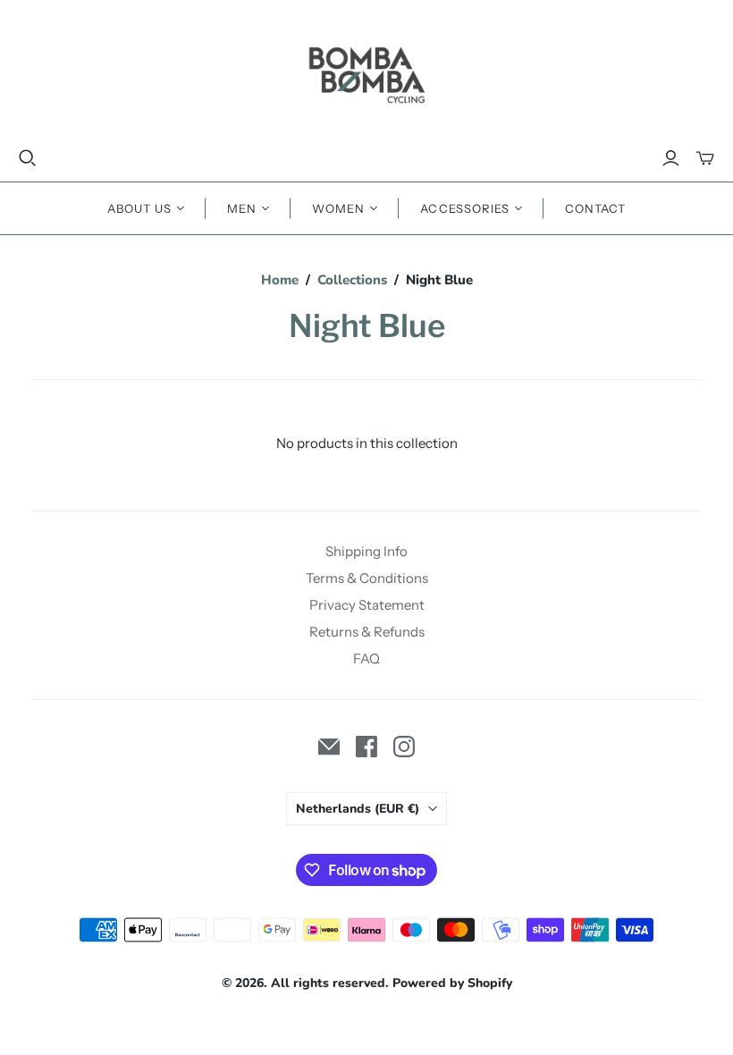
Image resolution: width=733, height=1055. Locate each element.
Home (280, 280)
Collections (352, 280)
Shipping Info (366, 551)
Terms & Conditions (367, 578)
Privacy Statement (367, 604)
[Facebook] (366, 746)
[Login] (670, 158)
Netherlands (357, 808)
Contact (595, 208)
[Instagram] (404, 746)
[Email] (329, 746)
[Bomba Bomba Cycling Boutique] (366, 74)
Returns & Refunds (367, 631)
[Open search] (28, 158)
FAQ (366, 658)
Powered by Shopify (452, 983)
